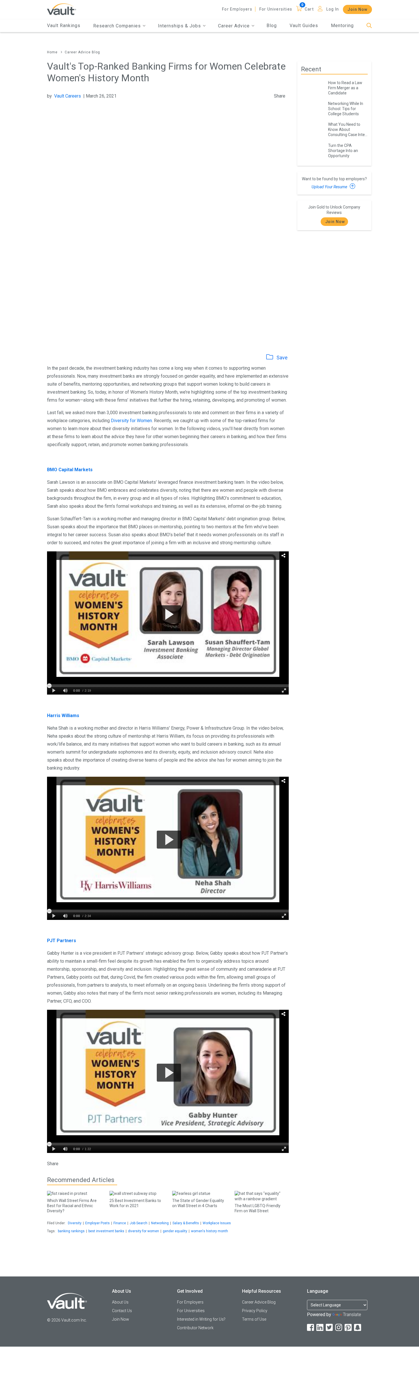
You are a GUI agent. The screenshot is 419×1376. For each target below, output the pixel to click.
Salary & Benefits (185, 1223)
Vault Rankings (63, 25)
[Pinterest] (349, 1327)
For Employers (237, 9)
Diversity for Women (131, 420)
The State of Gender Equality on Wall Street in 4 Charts (198, 1203)
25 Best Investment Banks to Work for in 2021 (135, 1203)
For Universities (275, 9)
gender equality (175, 1231)
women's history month (209, 1231)
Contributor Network (195, 1328)
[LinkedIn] (320, 1327)
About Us (120, 1302)
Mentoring (342, 25)
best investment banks (106, 1231)
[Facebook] (311, 1327)
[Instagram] (339, 1327)
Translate (352, 1314)
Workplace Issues (217, 1223)
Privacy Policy (254, 1310)
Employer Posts (97, 1223)
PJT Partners (61, 940)
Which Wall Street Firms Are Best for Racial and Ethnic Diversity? (72, 1205)
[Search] (369, 26)
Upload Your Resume (330, 187)
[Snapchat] (358, 1327)
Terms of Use (254, 1319)
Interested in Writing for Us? (201, 1319)
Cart (309, 9)
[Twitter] (330, 1327)
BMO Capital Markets (70, 469)
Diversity (75, 1223)
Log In (332, 9)
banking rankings (71, 1231)
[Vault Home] (61, 9)
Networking (160, 1223)
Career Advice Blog (82, 52)
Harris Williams (63, 715)
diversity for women (143, 1231)
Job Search (138, 1223)
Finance (119, 1223)
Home (52, 52)
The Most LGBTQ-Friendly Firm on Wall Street (257, 1208)
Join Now (357, 9)
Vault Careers (67, 96)
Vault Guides (304, 25)
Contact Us (122, 1310)
